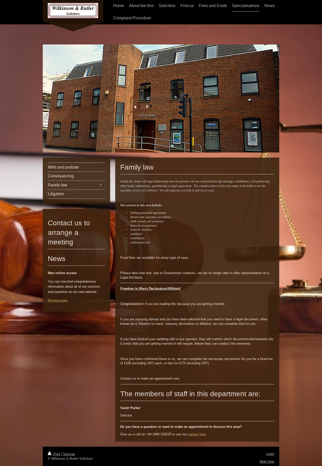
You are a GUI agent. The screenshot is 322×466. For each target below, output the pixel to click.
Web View (267, 461)
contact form (197, 434)
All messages (58, 300)
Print (56, 454)
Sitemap (69, 454)
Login (270, 454)
